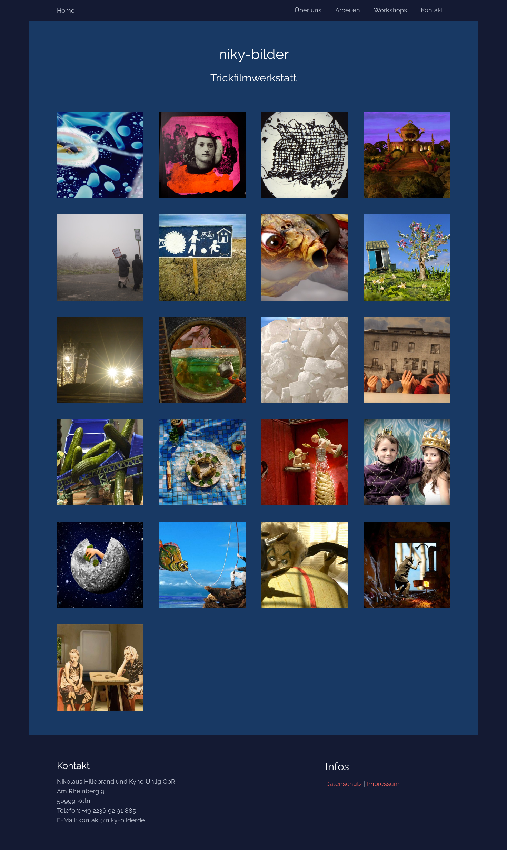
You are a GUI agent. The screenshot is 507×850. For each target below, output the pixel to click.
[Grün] (100, 462)
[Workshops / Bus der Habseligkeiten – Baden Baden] (202, 155)
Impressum (383, 784)
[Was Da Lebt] (202, 462)
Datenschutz (343, 784)
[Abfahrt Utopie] (202, 257)
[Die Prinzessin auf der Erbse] (407, 462)
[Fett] (304, 565)
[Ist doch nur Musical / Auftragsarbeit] (100, 155)
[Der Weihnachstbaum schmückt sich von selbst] (304, 462)
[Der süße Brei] (100, 667)
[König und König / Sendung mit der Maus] (407, 155)
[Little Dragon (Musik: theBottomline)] (304, 257)
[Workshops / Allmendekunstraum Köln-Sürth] (407, 360)
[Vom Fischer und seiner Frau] (202, 565)
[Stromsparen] (304, 360)
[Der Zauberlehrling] (202, 360)
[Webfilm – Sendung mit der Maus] (407, 257)
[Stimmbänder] (100, 360)
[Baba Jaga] (407, 565)
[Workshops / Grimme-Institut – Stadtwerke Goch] (304, 155)
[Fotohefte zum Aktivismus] (100, 257)
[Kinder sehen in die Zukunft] (100, 565)
